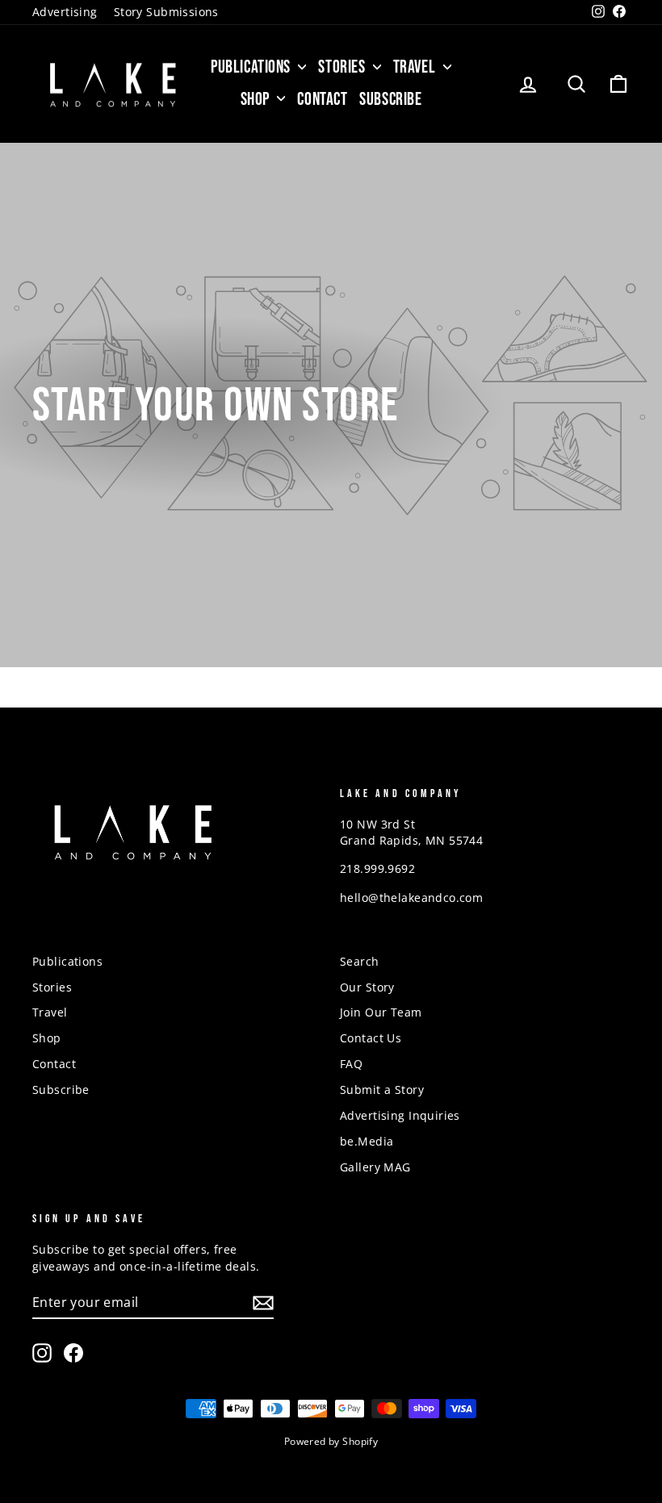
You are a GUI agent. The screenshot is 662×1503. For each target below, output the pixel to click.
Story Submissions (166, 11)
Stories (343, 67)
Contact (322, 100)
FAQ (351, 1063)
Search (359, 961)
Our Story (367, 987)
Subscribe (390, 100)
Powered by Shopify (331, 1441)
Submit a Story (382, 1089)
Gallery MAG (375, 1167)
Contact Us (370, 1038)
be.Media (366, 1141)
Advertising (65, 11)
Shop (257, 100)
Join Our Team (381, 1012)
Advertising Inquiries (400, 1115)
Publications (252, 67)
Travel (416, 67)
